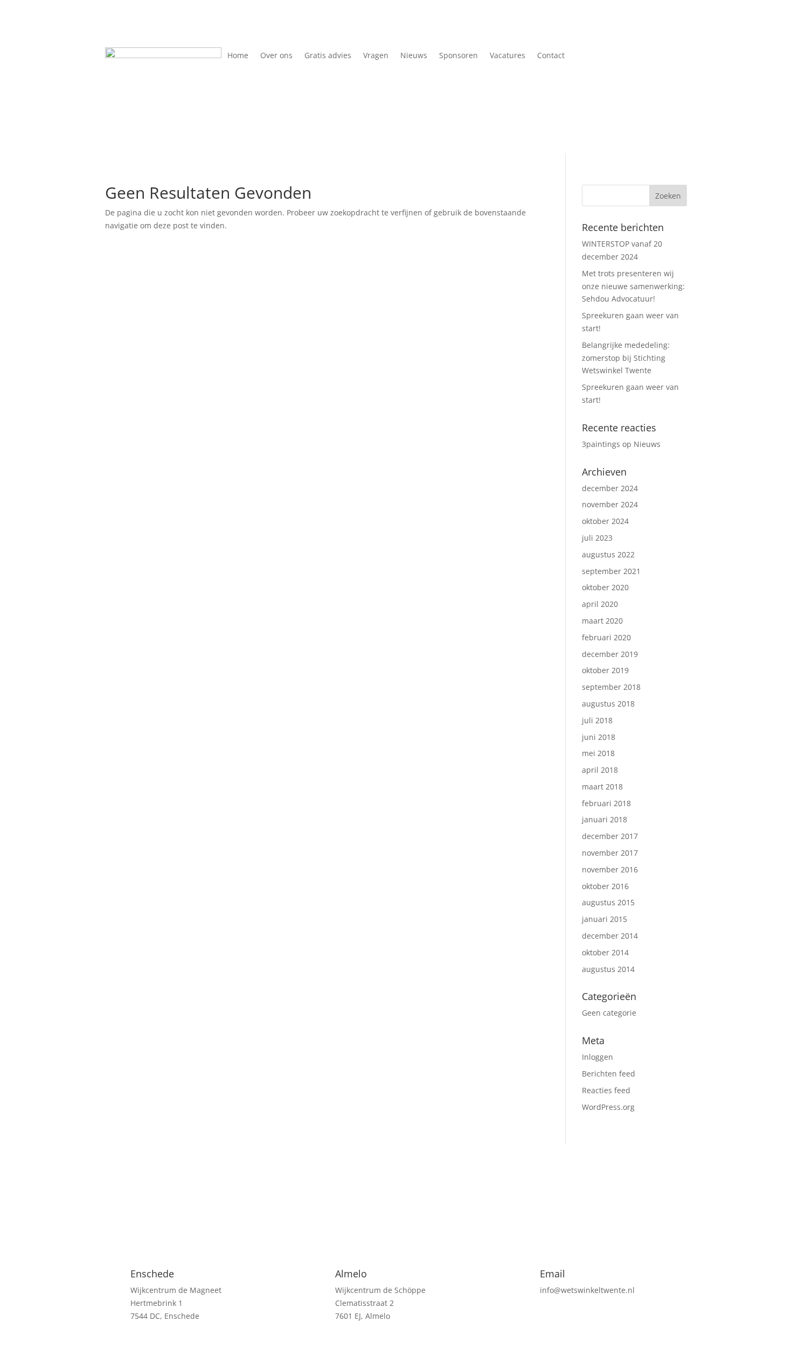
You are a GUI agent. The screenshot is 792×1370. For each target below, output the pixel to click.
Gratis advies (327, 56)
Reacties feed (606, 1090)
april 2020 (600, 604)
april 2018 (600, 770)
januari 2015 (604, 919)
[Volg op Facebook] (618, 56)
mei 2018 (598, 753)
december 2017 (610, 836)
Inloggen (597, 1057)
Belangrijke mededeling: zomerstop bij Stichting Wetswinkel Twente (626, 358)
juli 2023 (597, 538)
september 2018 (611, 687)
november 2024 (610, 504)
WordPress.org (608, 1107)
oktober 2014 (605, 952)
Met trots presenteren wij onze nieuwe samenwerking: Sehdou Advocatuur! (633, 286)
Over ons (276, 56)
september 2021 (611, 571)
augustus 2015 (608, 902)
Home (237, 56)
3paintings (601, 444)
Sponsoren (458, 56)
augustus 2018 (608, 703)
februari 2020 (606, 637)
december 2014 (610, 936)
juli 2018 (597, 720)
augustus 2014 (608, 969)
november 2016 (610, 869)
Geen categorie (609, 1013)
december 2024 (610, 488)
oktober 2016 (605, 886)
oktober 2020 (605, 587)
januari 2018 (604, 819)
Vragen (375, 56)
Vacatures (507, 56)
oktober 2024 (605, 521)
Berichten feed (608, 1073)
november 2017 (610, 853)
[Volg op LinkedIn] (639, 56)
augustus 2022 (608, 554)
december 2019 (610, 654)
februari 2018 (606, 803)
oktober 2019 (605, 670)
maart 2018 (602, 786)
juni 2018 (598, 737)
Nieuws (413, 56)
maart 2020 (602, 621)
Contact (551, 56)
